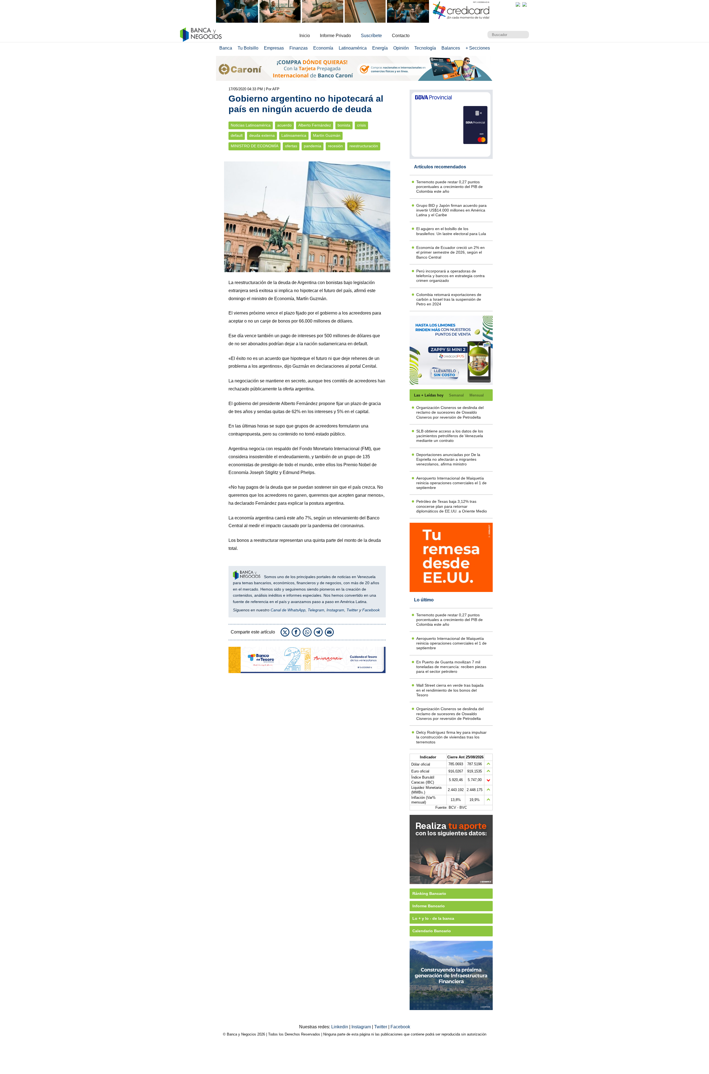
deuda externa (262, 135)
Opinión (401, 48)
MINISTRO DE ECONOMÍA (254, 146)
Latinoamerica (293, 135)
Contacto (401, 35)
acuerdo (284, 125)
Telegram (316, 610)
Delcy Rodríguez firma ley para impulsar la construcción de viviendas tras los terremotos (451, 737)
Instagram (335, 610)
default (237, 135)
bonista (344, 125)
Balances (450, 48)
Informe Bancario (428, 906)
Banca (225, 48)
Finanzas (298, 48)
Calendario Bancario (431, 931)
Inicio (304, 35)
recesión (335, 146)
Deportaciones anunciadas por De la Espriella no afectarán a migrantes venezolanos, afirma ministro (448, 459)
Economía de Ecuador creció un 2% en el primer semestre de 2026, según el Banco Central (450, 252)
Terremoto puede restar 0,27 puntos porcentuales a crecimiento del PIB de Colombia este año (449, 187)
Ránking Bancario (429, 893)
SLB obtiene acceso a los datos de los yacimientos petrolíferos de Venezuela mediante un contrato (449, 436)
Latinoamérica (353, 48)
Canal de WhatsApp (288, 610)
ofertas (291, 146)
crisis (361, 125)
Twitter (352, 610)
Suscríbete (371, 35)
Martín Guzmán (326, 135)
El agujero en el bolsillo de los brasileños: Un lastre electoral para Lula (451, 231)
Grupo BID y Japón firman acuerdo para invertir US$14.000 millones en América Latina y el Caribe (451, 210)
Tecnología (425, 48)
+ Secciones (478, 48)
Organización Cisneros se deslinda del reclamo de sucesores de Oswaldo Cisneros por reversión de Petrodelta (450, 412)
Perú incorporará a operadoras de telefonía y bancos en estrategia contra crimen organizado (450, 276)
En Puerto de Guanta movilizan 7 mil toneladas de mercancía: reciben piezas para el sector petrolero (451, 667)
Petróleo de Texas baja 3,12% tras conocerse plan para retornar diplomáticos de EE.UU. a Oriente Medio (451, 506)
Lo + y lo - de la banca (433, 918)
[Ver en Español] (524, 4)
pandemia (312, 146)
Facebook (371, 610)
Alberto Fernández (314, 125)
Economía (323, 48)
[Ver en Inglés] (518, 4)
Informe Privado (335, 35)
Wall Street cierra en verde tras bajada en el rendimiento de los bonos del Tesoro (450, 690)
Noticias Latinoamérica (251, 125)
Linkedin (340, 1026)
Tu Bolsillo (248, 48)
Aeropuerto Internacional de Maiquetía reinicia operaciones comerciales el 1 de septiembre (451, 483)
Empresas (274, 48)
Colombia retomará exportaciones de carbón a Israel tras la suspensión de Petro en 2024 (448, 299)
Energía (380, 48)
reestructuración (364, 146)
